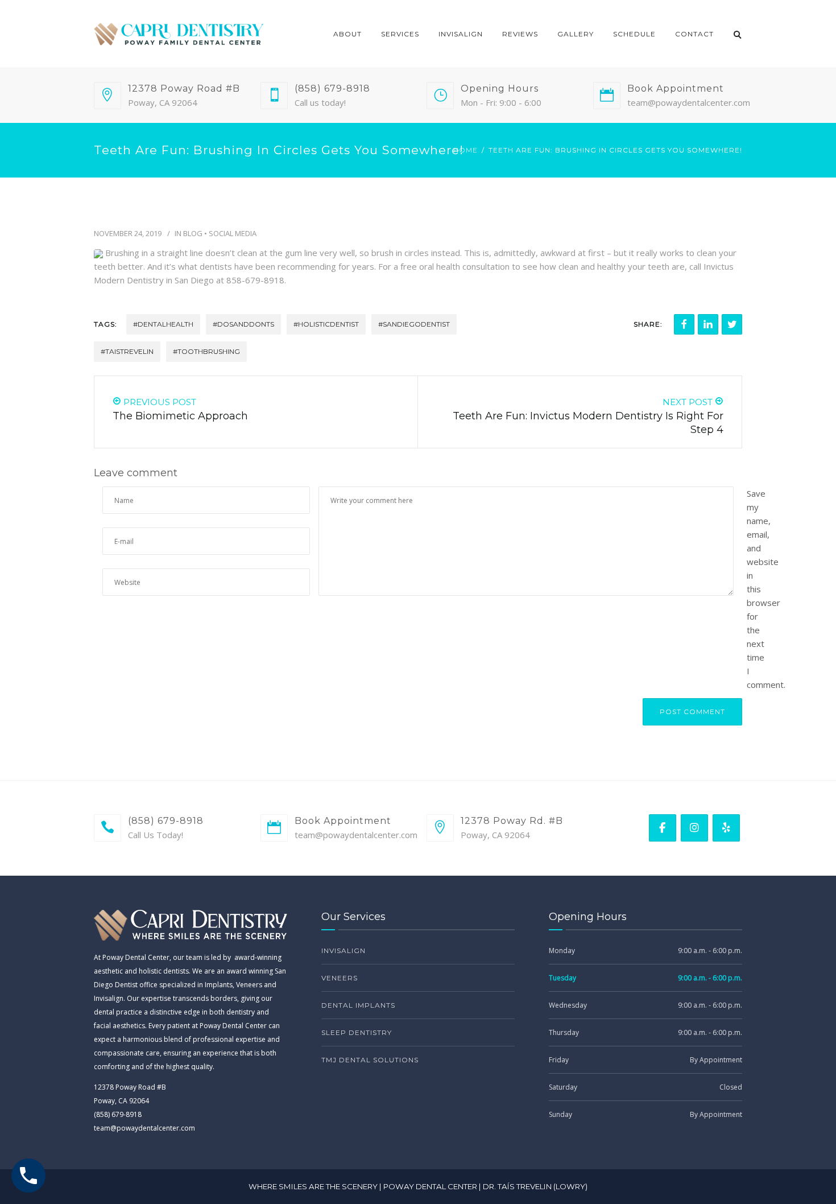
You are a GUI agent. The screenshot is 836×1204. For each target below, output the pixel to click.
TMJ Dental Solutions (370, 1059)
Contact (694, 34)
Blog (192, 233)
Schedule (634, 34)
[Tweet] (732, 324)
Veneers (339, 978)
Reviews (520, 34)
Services (400, 34)
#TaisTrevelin (127, 351)
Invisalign (460, 34)
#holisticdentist (326, 324)
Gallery (575, 34)
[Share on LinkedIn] (708, 324)
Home (465, 150)
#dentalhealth (163, 324)
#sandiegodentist (414, 324)
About (347, 34)
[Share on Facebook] (684, 324)
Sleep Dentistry (356, 1032)
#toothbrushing (206, 351)
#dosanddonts (243, 324)
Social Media (232, 233)
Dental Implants (358, 1005)
